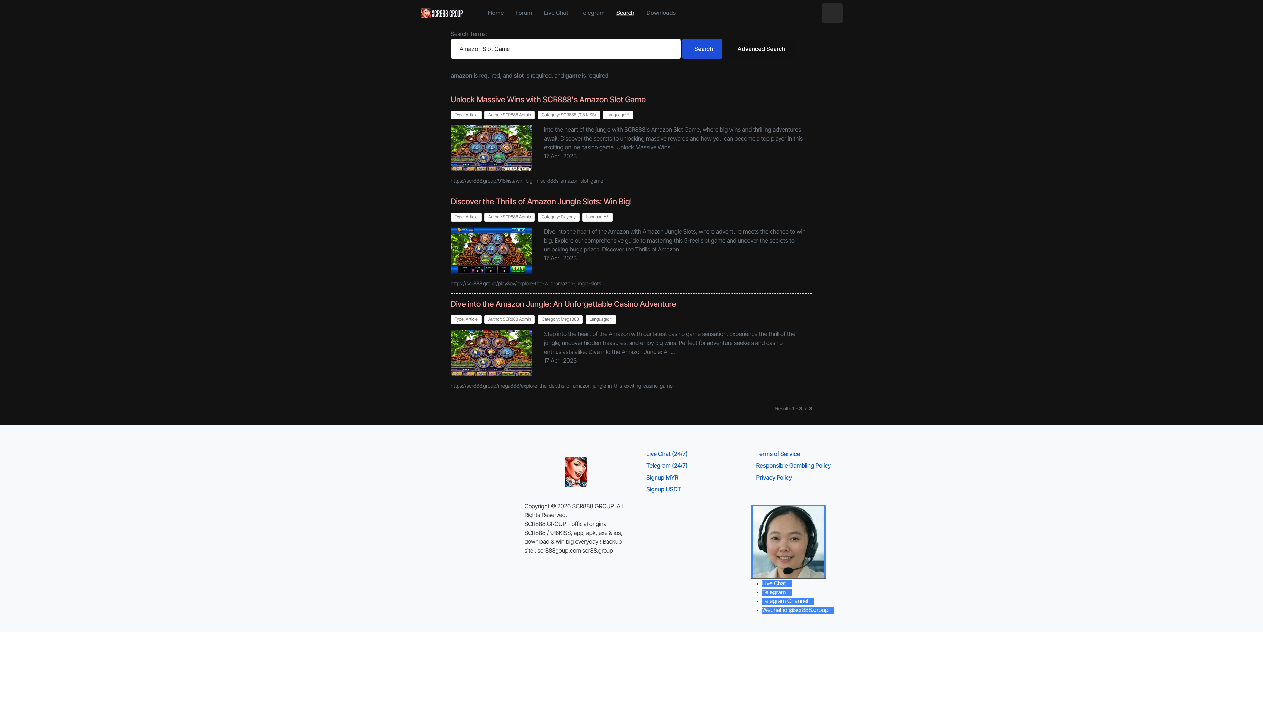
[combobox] (566, 49)
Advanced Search (761, 48)
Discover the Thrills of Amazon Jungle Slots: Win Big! (541, 201)
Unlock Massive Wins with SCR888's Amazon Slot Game (548, 99)
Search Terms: (469, 34)
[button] (832, 13)
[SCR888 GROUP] (442, 13)
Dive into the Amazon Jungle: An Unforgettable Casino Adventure (563, 304)
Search (703, 48)
